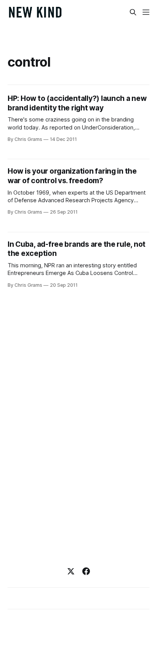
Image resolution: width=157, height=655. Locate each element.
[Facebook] (86, 571)
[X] (71, 571)
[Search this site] (133, 12)
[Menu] (146, 12)
